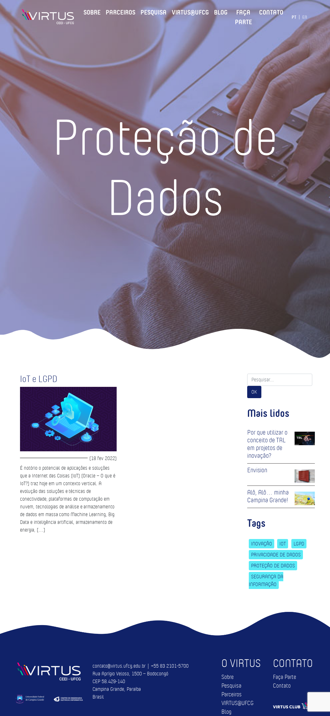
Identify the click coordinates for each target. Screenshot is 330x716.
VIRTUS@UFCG (190, 11)
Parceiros (120, 11)
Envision (257, 470)
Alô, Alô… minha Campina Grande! (268, 496)
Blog (221, 11)
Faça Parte (243, 16)
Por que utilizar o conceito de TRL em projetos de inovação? (267, 443)
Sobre (92, 11)
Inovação (261, 544)
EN (304, 17)
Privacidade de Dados (276, 555)
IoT (282, 544)
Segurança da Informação (266, 580)
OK (254, 392)
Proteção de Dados (273, 566)
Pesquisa (154, 11)
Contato (271, 11)
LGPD (299, 544)
